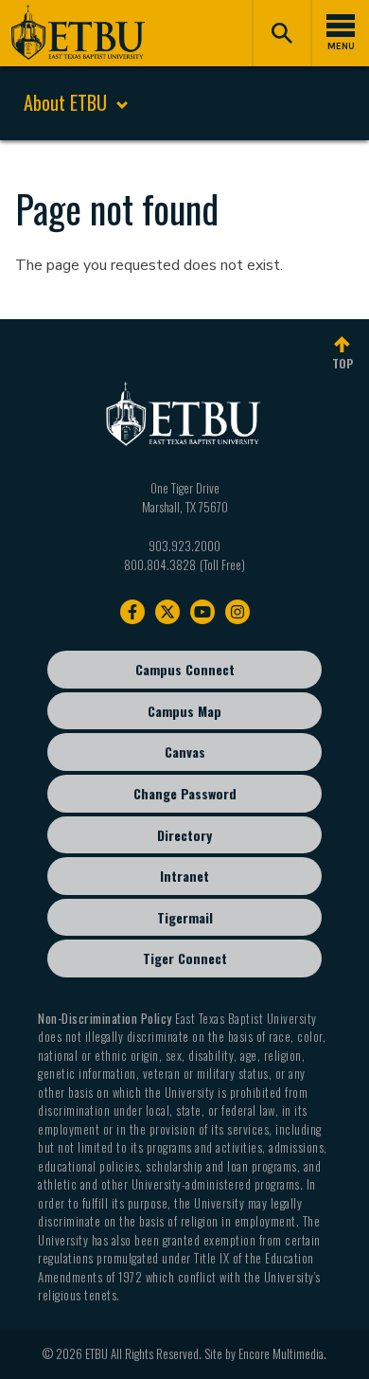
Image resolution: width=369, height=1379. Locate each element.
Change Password (185, 793)
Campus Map (184, 711)
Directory (184, 835)
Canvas (185, 751)
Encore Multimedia (281, 1353)
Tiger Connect (185, 958)
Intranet (184, 876)
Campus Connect (185, 669)
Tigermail (185, 917)
